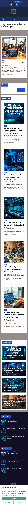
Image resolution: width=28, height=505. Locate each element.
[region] (14, 495)
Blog (4, 60)
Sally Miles (15, 67)
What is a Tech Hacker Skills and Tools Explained (13, 386)
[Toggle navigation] (14, 19)
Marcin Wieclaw (17, 135)
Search (4, 85)
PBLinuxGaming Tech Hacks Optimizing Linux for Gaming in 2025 (13, 130)
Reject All (20, 502)
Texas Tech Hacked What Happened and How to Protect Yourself (13, 177)
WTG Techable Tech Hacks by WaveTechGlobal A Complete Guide (14, 314)
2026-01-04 (8, 135)
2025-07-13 (7, 67)
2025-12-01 (8, 271)
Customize (7, 502)
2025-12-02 (8, 181)
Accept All (14, 498)
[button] (25, 19)
